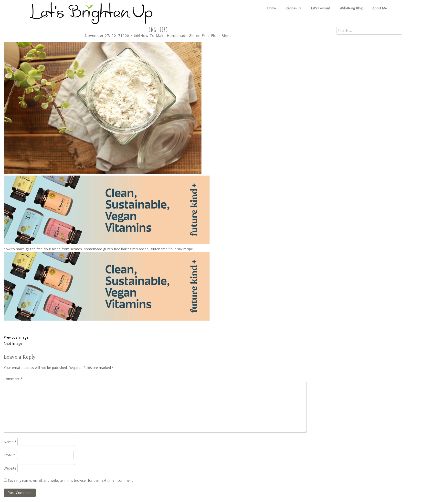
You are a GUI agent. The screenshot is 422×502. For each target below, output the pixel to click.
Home (271, 8)
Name (10, 441)
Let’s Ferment (320, 8)
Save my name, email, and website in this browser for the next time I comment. (71, 480)
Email (9, 455)
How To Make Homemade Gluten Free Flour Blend (186, 35)
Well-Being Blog (351, 8)
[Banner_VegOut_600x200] (107, 243)
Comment (13, 378)
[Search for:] (369, 30)
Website (10, 468)
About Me (379, 8)
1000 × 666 (130, 35)
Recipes (291, 8)
